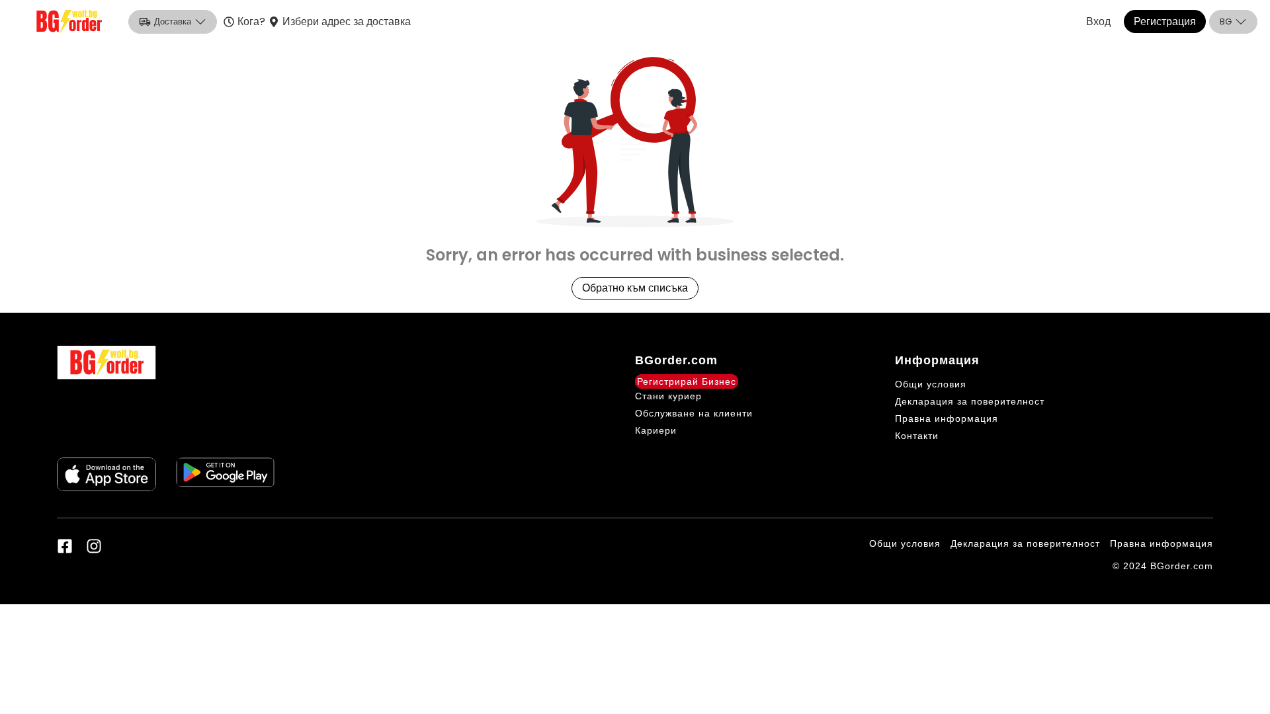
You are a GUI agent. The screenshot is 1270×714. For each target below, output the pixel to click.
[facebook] (65, 546)
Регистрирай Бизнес (686, 381)
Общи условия (930, 384)
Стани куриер (668, 396)
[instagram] (94, 546)
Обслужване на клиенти (694, 413)
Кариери (656, 430)
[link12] (225, 474)
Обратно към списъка (635, 288)
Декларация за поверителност (969, 401)
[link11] (106, 474)
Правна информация (946, 418)
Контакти (917, 435)
